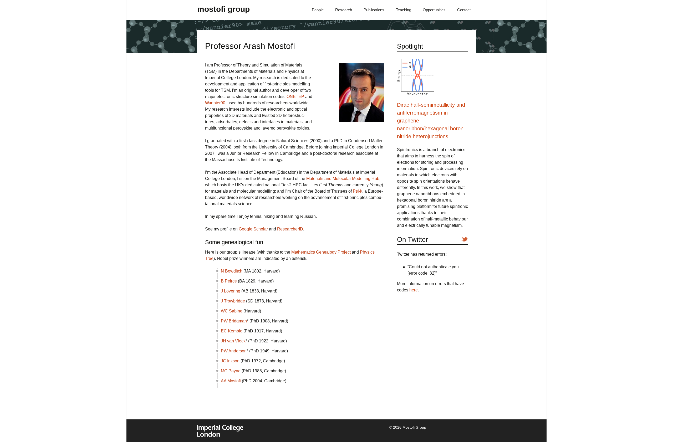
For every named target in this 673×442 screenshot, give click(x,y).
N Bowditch (231, 271)
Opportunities (434, 10)
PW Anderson (234, 351)
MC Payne (231, 371)
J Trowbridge (233, 301)
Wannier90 (215, 103)
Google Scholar (253, 229)
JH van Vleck (233, 341)
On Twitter (412, 239)
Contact (464, 10)
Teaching (403, 10)
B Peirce (229, 281)
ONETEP (295, 96)
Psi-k (357, 191)
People (318, 10)
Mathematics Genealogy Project (321, 252)
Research (343, 10)
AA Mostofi (231, 381)
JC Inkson (230, 361)
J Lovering (230, 291)
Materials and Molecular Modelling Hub (342, 178)
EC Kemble (231, 331)
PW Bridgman (234, 321)
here (413, 290)
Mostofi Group (223, 9)
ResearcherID (290, 229)
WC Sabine (231, 311)
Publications (374, 10)
